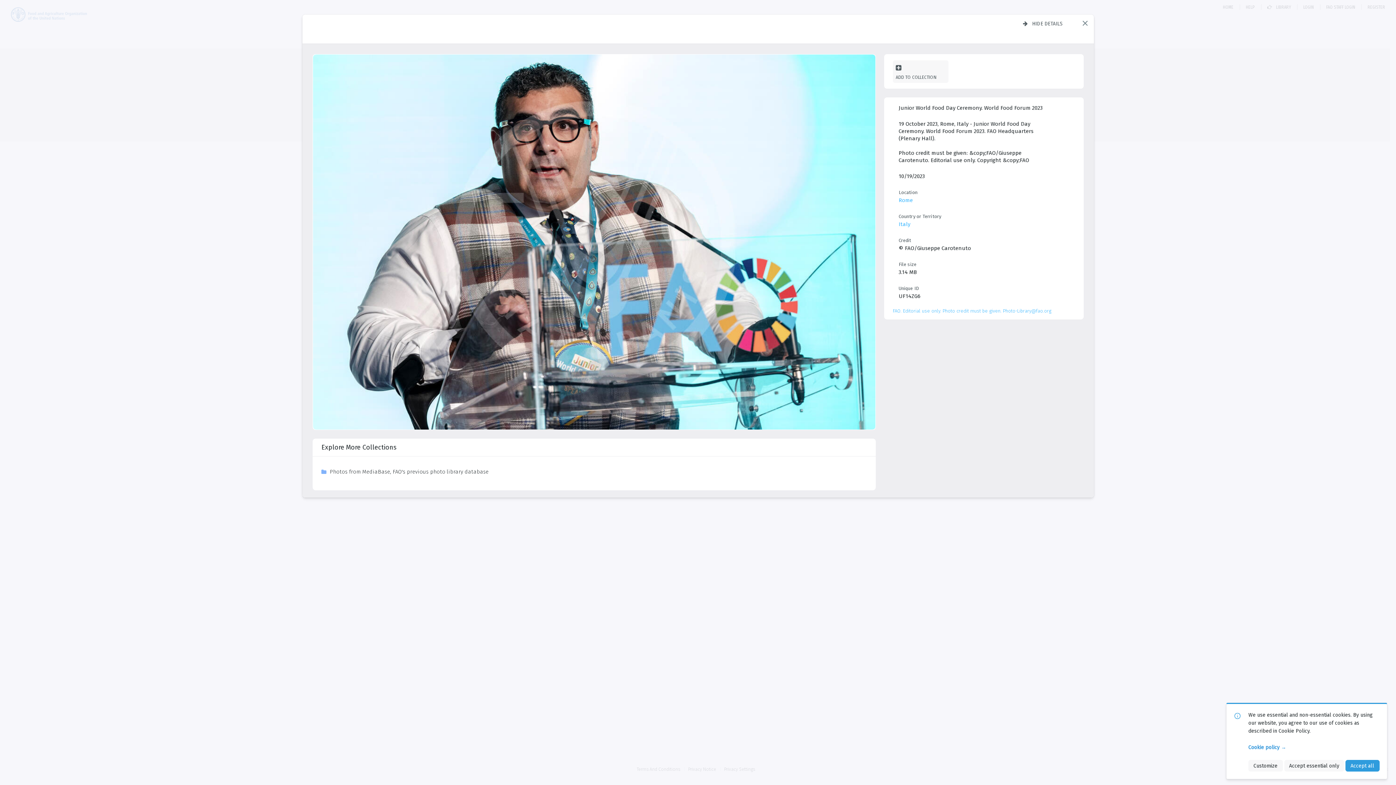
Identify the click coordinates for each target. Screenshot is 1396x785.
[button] (1085, 23)
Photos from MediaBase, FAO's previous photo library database (409, 471)
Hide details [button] (1047, 23)
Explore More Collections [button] (359, 447)
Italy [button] (904, 224)
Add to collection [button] (916, 77)
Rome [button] (906, 200)
